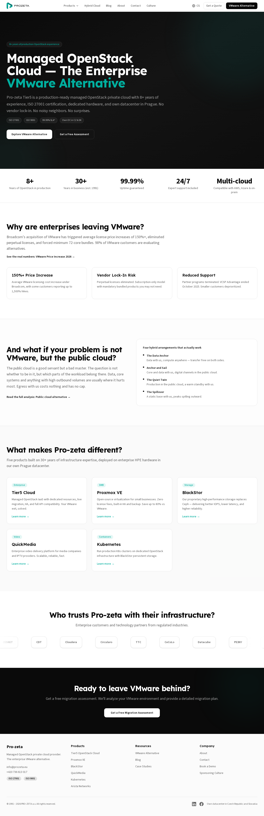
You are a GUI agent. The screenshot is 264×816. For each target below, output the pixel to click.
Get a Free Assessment (74, 134)
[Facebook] (201, 804)
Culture (151, 6)
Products (69, 6)
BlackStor (77, 766)
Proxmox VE (78, 760)
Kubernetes (78, 780)
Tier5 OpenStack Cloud (85, 753)
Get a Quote (214, 6)
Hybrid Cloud (92, 6)
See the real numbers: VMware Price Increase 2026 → (41, 257)
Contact (136, 6)
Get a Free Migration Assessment (132, 713)
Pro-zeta (14, 747)
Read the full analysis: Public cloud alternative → (39, 397)
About (121, 6)
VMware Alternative (242, 6)
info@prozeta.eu (17, 767)
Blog (109, 6)
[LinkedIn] (194, 804)
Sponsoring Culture (211, 773)
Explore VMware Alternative (29, 134)
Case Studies (143, 766)
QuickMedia (78, 773)
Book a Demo (208, 766)
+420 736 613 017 (17, 772)
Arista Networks (81, 786)
